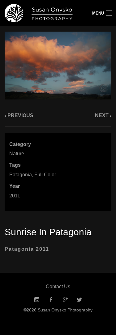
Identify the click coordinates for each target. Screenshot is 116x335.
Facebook (51, 300)
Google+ (65, 300)
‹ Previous (19, 115)
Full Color (45, 174)
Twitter (79, 300)
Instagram (37, 300)
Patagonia (20, 174)
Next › (103, 115)
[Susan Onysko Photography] (43, 13)
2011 (14, 195)
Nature (16, 153)
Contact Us (58, 286)
